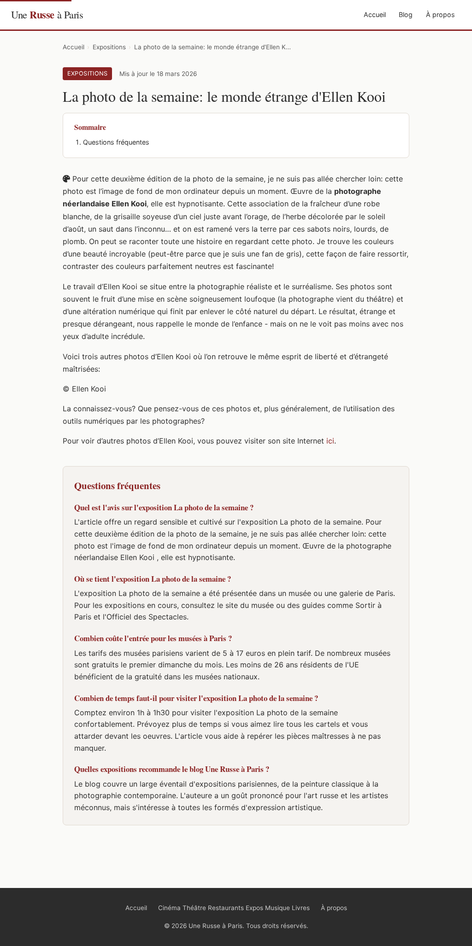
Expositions (109, 47)
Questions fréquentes (116, 142)
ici (330, 440)
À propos (440, 14)
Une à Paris (47, 14)
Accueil (375, 14)
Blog (406, 14)
